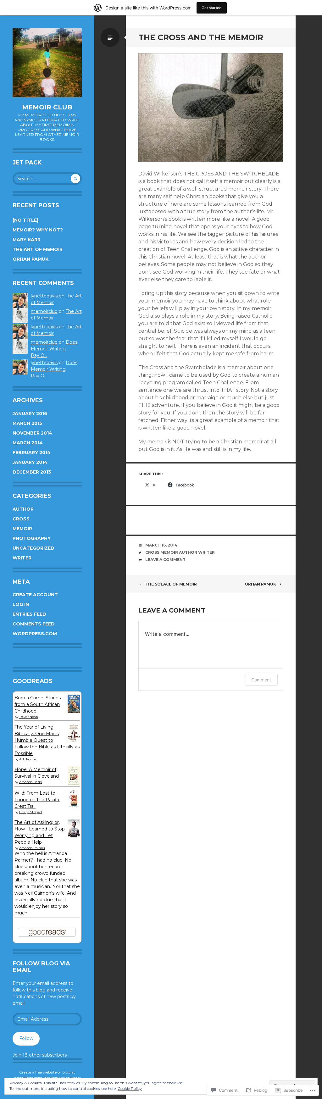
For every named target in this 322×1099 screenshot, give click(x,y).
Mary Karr (27, 239)
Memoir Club (47, 107)
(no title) (25, 220)
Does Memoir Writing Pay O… (54, 348)
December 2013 (32, 472)
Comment (261, 679)
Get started (212, 7)
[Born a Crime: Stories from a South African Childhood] (74, 711)
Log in (21, 604)
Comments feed (34, 624)
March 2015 (27, 423)
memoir (22, 528)
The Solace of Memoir (171, 584)
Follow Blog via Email (41, 967)
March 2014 (28, 443)
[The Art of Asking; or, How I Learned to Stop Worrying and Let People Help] (74, 836)
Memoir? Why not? (38, 230)
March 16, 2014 (161, 545)
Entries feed (29, 614)
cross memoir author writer (180, 552)
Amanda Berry (30, 782)
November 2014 (32, 433)
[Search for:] (47, 178)
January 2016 (30, 413)
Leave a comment (165, 559)
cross (21, 519)
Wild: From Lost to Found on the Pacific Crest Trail (37, 799)
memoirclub (44, 311)
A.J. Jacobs (27, 759)
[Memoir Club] (47, 62)
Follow (26, 1038)
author (23, 509)
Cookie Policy (130, 1088)
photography (32, 538)
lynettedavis (44, 296)
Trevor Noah (28, 717)
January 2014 (30, 462)
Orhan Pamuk (30, 259)
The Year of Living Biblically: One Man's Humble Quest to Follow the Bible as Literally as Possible (47, 740)
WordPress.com (35, 633)
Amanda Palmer (32, 848)
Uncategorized (33, 548)
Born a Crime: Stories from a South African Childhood (37, 704)
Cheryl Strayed (30, 812)
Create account (35, 594)
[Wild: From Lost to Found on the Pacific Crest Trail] (74, 807)
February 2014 (32, 452)
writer (22, 558)
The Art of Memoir (38, 249)
